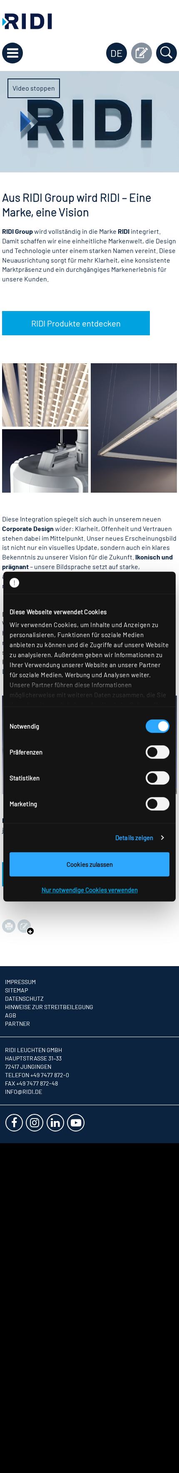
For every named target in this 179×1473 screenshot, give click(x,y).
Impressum (20, 981)
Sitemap (16, 990)
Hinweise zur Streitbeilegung (49, 1006)
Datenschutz (24, 998)
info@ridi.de (23, 1091)
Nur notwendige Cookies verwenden (90, 889)
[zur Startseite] (27, 20)
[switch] (157, 752)
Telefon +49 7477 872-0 (37, 1074)
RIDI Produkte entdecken (76, 323)
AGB (10, 1015)
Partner (17, 1023)
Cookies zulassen (90, 864)
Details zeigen (134, 837)
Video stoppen (33, 88)
